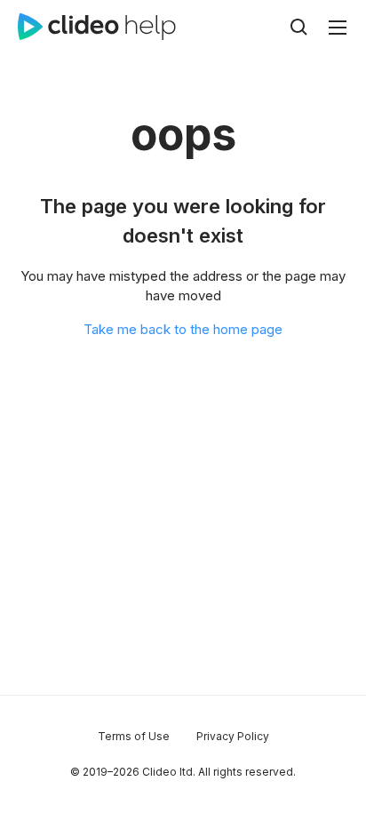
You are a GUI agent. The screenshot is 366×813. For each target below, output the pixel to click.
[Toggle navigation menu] (337, 27)
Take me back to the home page (183, 329)
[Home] (97, 26)
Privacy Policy (232, 736)
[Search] (298, 26)
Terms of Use (134, 736)
